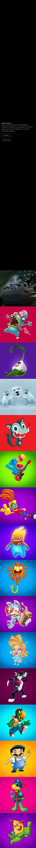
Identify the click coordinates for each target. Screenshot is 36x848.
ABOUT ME (6, 140)
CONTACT (6, 135)
